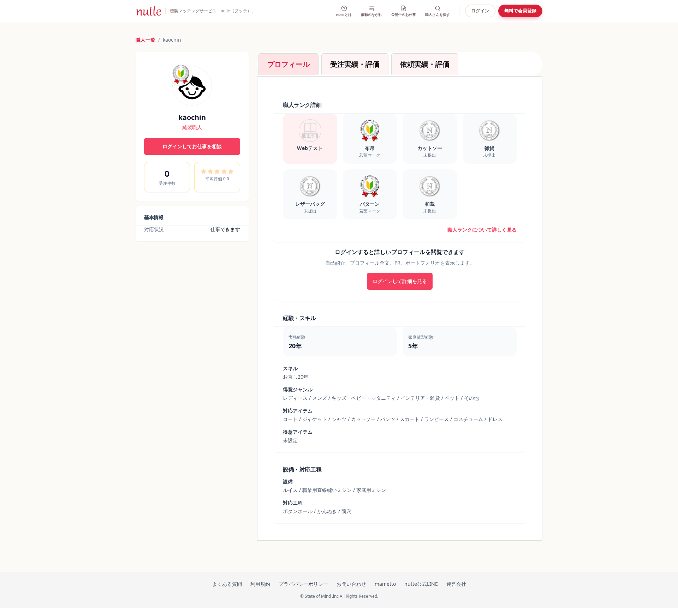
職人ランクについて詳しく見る (482, 229)
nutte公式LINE (421, 583)
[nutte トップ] (148, 11)
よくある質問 (227, 583)
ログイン (480, 10)
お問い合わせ (351, 583)
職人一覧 (145, 39)
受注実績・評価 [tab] (355, 64)
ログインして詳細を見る (400, 281)
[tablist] (399, 64)
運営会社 (456, 583)
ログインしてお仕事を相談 (192, 146)
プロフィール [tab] (288, 64)
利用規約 (260, 583)
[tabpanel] (399, 308)
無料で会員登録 (520, 10)
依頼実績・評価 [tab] (425, 64)
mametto (385, 583)
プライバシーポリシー (303, 583)
